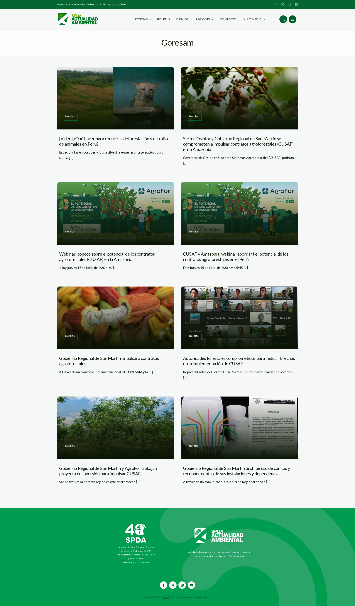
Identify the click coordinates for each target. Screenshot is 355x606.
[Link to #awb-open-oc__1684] (292, 19)
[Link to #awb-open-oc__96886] (283, 19)
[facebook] (276, 4)
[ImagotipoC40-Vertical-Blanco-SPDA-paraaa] (136, 524)
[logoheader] (77, 14)
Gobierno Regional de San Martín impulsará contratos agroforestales (109, 360)
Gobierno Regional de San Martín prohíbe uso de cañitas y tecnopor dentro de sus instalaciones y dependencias (236, 470)
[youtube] (296, 4)
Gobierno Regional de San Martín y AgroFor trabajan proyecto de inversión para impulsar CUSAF (108, 470)
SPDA (166, 597)
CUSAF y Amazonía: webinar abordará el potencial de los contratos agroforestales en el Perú (235, 256)
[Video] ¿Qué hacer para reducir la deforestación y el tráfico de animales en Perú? (114, 141)
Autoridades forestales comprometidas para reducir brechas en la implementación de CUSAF (239, 360)
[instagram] (289, 4)
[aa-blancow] (219, 529)
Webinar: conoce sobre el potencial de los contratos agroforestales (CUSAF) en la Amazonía (107, 256)
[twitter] (282, 4)
